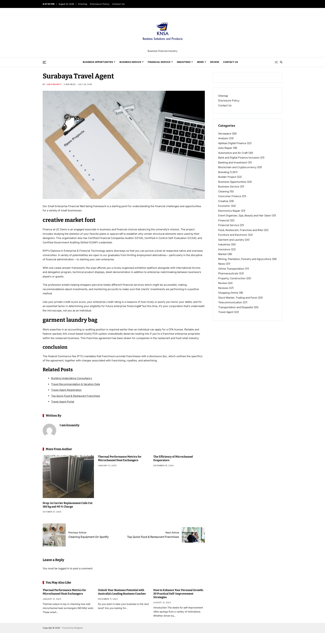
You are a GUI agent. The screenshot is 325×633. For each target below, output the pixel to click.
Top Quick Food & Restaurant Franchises (75, 395)
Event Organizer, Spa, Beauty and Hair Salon (244, 215)
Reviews (223, 288)
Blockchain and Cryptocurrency (237, 167)
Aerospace (224, 133)
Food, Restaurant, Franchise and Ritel (240, 230)
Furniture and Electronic (232, 234)
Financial (223, 220)
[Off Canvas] (44, 62)
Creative (223, 201)
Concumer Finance (229, 196)
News (200, 62)
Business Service (130, 62)
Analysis (223, 138)
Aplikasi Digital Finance (232, 143)
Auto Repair (225, 148)
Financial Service (159, 62)
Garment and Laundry (231, 239)
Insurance (224, 249)
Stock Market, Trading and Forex (237, 297)
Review (214, 62)
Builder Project (227, 176)
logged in (63, 568)
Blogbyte (78, 628)
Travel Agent (225, 312)
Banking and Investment (232, 162)
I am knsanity (54, 84)
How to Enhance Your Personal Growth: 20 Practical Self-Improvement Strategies (178, 593)
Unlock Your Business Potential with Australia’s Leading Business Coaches (122, 591)
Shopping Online (228, 292)
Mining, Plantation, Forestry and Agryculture (244, 259)
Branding (223, 172)
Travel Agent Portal (62, 401)
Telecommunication (230, 302)
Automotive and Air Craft (233, 152)
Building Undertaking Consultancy (71, 378)
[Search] (281, 62)
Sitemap (82, 4)
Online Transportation (231, 268)
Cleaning (223, 191)
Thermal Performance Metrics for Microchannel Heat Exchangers (120, 458)
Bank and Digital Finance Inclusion (238, 157)
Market (222, 254)
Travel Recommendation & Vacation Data (75, 384)
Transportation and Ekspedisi (235, 307)
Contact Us (118, 4)
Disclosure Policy (100, 4)
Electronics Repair (229, 210)
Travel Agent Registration (66, 390)
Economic (224, 205)
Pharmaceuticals (228, 273)
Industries (184, 62)
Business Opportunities (98, 62)
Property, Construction (232, 278)
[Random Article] (276, 62)
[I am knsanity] (49, 430)
